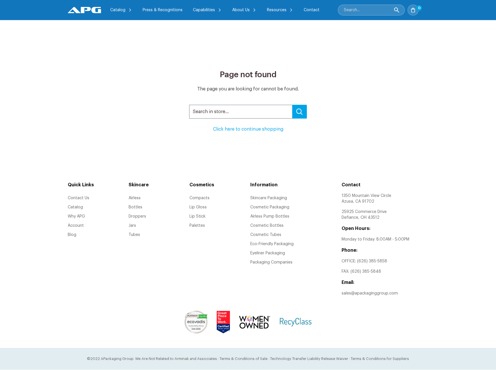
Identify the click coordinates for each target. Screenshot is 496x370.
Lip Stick (197, 216)
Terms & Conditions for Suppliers (380, 359)
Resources (276, 10)
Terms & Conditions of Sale (244, 359)
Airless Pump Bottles (269, 216)
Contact (311, 10)
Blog (72, 235)
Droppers (137, 216)
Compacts (199, 198)
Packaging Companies (271, 262)
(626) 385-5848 (365, 272)
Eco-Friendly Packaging (272, 244)
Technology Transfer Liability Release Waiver (309, 359)
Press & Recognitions (163, 10)
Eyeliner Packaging (267, 253)
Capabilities (204, 10)
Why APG (76, 216)
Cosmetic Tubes (265, 235)
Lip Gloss (198, 207)
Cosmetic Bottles (267, 226)
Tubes (134, 235)
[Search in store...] (299, 112)
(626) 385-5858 (372, 261)
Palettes (197, 226)
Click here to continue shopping (248, 129)
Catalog (117, 10)
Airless (135, 198)
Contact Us (78, 198)
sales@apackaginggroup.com (370, 293)
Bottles (135, 207)
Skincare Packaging (268, 198)
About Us (241, 10)
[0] (424, 8)
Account (76, 226)
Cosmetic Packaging (269, 207)
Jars (132, 226)
